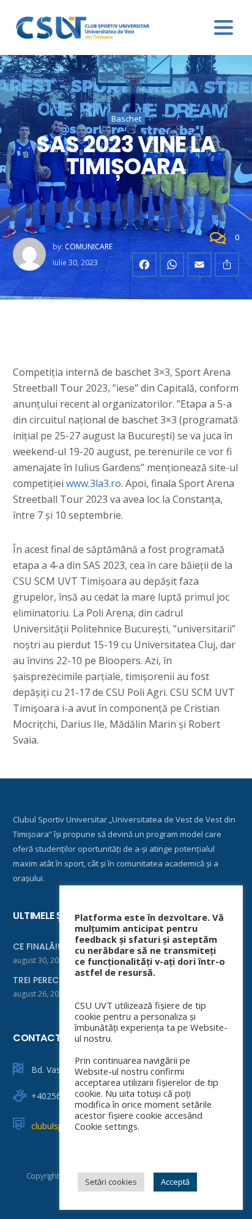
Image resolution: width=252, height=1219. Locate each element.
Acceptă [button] (175, 1181)
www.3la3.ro (93, 483)
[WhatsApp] (172, 264)
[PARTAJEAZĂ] (227, 264)
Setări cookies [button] (111, 1181)
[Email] (199, 264)
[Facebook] (144, 264)
